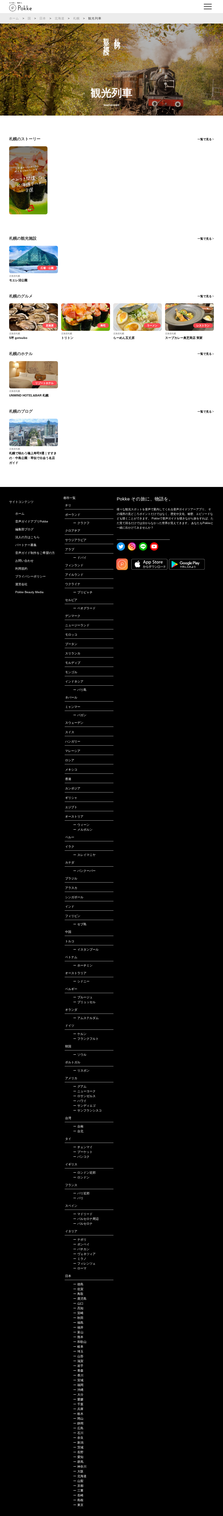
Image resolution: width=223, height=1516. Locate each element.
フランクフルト (86, 1038)
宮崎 (78, 1313)
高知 (78, 1308)
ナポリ (79, 1239)
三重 (78, 1490)
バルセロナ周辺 (86, 1219)
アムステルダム (86, 1018)
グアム (79, 1086)
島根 (78, 1500)
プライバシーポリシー (30, 576)
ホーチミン (83, 965)
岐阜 (78, 1346)
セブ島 (79, 924)
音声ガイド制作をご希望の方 (35, 553)
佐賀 (78, 1289)
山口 (78, 1303)
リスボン (81, 1070)
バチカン (81, 1249)
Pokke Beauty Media (29, 592)
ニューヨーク (84, 1091)
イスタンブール (86, 949)
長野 (78, 1452)
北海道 (60, 18)
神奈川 (79, 1466)
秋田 (78, 1318)
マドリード (83, 1214)
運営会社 (21, 584)
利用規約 (21, 568)
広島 (78, 1428)
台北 (78, 1131)
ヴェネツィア (84, 1254)
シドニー (81, 981)
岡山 (78, 1418)
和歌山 (79, 1342)
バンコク (81, 1156)
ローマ (79, 1268)
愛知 (78, 1457)
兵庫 (78, 1409)
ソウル (79, 1054)
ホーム (14, 18)
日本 (42, 18)
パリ (78, 1198)
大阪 (78, 1471)
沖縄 (78, 1389)
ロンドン (81, 1177)
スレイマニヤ (84, 855)
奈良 (78, 1437)
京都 (78, 1485)
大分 (78, 1394)
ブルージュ (83, 997)
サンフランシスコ (87, 1110)
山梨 (78, 1481)
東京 (78, 1505)
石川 (78, 1433)
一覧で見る (205, 139)
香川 (78, 1375)
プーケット (83, 1152)
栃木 (78, 1413)
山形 (78, 1356)
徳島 (78, 1284)
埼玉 (78, 1351)
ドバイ (79, 557)
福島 (78, 1322)
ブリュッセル (84, 1002)
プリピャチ (83, 592)
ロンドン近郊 (84, 1172)
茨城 (78, 1447)
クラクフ (81, 523)
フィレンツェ (84, 1263)
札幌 (76, 18)
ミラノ (79, 1258)
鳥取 (78, 1294)
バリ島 (79, 689)
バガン (79, 715)
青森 (78, 1370)
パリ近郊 (81, 1193)
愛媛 (78, 1399)
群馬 (78, 1461)
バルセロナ (83, 1223)
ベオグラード (84, 608)
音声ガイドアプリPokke (31, 521)
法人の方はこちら (27, 537)
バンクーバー (84, 870)
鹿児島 (79, 1298)
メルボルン (83, 829)
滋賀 (78, 1361)
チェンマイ (83, 1147)
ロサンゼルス (84, 1096)
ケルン (79, 1034)
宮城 (78, 1380)
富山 (78, 1332)
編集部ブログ (24, 529)
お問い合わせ (24, 560)
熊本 (78, 1337)
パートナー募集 (26, 545)
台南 (78, 1126)
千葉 (78, 1404)
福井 (78, 1327)
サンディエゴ (84, 1105)
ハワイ (79, 1101)
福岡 (78, 1385)
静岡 (78, 1423)
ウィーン (81, 824)
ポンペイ (81, 1244)
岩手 (78, 1365)
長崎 (78, 1495)
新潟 (78, 1442)
